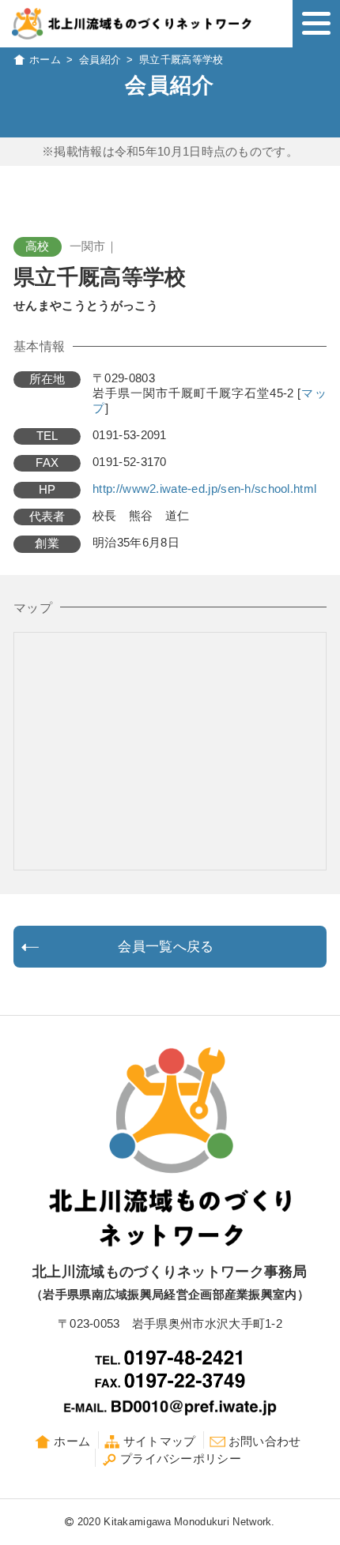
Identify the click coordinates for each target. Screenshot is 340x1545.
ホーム (45, 60)
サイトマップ (159, 1441)
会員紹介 (100, 60)
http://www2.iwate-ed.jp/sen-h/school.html (204, 489)
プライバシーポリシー (180, 1459)
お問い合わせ (265, 1441)
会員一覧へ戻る (165, 946)
